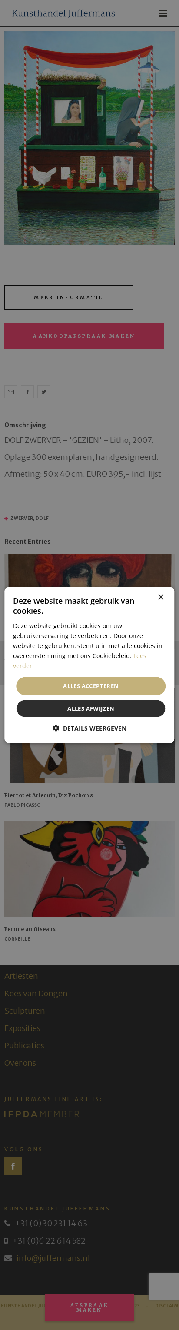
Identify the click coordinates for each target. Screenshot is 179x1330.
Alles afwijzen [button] (91, 708)
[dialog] (89, 665)
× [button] (160, 597)
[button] (89, 728)
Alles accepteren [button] (91, 686)
